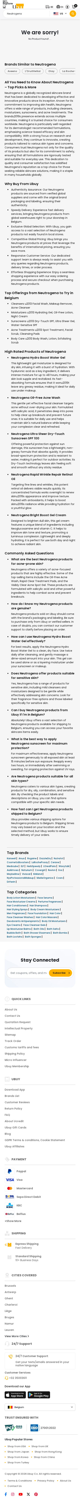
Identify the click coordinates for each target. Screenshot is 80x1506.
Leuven (9, 1330)
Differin (11, 881)
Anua (22, 858)
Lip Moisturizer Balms (19, 928)
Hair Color (55, 913)
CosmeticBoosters (18, 862)
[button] (50, 7)
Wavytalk (64, 866)
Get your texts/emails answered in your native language (42, 1363)
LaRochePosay (40, 862)
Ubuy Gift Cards (15, 1127)
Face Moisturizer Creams (21, 901)
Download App (15, 1090)
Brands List (12, 1096)
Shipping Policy (15, 1054)
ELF (23, 866)
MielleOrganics (45, 877)
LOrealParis (49, 866)
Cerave (55, 862)
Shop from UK (39, 1446)
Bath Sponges (33, 936)
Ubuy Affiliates (14, 1146)
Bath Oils (39, 928)
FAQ (7, 1115)
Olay (41, 71)
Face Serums (45, 897)
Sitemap (10, 1035)
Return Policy (13, 1108)
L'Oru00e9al (22, 71)
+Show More (13, 1221)
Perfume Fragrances (50, 901)
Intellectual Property (19, 1028)
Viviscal (26, 874)
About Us (11, 1009)
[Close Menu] (4, 8)
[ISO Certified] (41, 1428)
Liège (8, 1311)
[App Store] (16, 1396)
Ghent (9, 1298)
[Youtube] (23, 1495)
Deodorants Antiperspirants (23, 921)
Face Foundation (37, 913)
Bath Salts (53, 928)
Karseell (11, 858)
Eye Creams (14, 925)
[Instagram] (15, 1495)
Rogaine (32, 858)
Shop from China (44, 1457)
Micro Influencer (16, 1060)
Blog (8, 1134)
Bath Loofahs (15, 936)
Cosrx (59, 877)
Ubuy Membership (17, 1066)
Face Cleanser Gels (34, 925)
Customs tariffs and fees (22, 1047)
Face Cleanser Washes (20, 917)
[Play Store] (39, 1396)
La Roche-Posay (62, 71)
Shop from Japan (18, 1451)
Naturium (27, 870)
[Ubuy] (18, 7)
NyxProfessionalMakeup (20, 877)
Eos (60, 870)
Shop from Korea (17, 1457)
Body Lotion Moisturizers (21, 897)
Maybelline (13, 874)
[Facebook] (8, 1495)
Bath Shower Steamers (37, 932)
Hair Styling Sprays (17, 909)
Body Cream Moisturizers (45, 909)
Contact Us (12, 1016)
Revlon (52, 870)
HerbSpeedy (34, 866)
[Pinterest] (37, 1495)
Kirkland (38, 874)
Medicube (13, 866)
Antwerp (10, 1292)
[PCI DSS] (13, 1428)
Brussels (10, 1286)
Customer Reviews (17, 1102)
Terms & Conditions (19, 1480)
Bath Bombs (60, 932)
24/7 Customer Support (31, 1356)
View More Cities (16, 1336)
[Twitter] (30, 1495)
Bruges (9, 1317)
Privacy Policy (45, 1480)
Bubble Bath (14, 932)
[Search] (73, 13)
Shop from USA (16, 1446)
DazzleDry (45, 858)
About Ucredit (14, 1121)
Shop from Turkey (18, 1462)
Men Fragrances (16, 913)
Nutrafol (59, 858)
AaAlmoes (13, 870)
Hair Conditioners (17, 905)
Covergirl (40, 870)
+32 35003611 (18, 1378)
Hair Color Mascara (47, 917)
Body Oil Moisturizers (54, 921)
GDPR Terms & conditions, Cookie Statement (35, 1140)
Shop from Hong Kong (48, 1451)
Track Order (13, 1041)
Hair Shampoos (38, 905)
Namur (9, 1323)
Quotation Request (18, 1022)
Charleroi (11, 1305)
